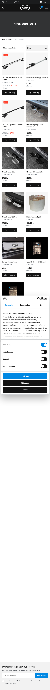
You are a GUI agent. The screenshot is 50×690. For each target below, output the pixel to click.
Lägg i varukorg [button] (9, 93)
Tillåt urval (25, 383)
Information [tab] (25, 305)
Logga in (45, 2)
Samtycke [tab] (9, 305)
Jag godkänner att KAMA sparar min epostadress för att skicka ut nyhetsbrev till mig (24, 682)
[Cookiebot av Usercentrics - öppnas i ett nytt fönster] (37, 298)
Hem (3, 39)
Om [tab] (41, 305)
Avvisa (25, 390)
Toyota (10, 39)
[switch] (44, 352)
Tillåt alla (25, 376)
